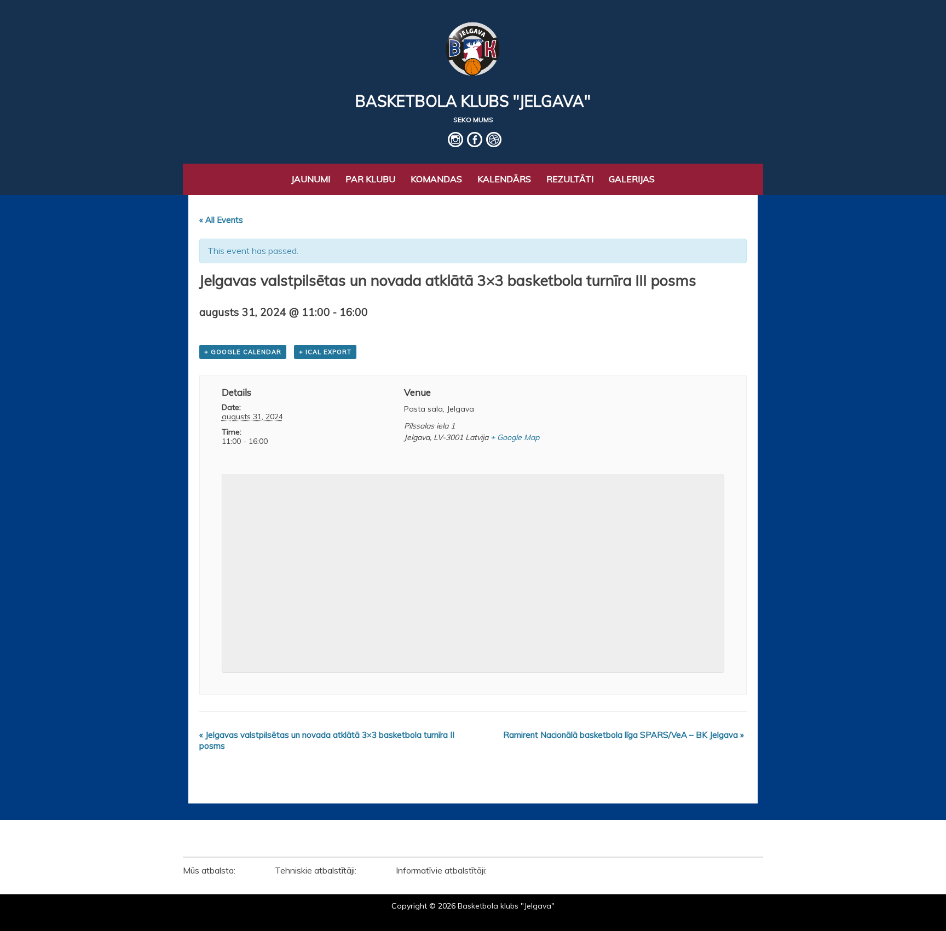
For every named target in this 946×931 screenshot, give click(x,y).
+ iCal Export (325, 352)
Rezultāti (569, 179)
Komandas (436, 179)
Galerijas (632, 179)
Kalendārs (504, 179)
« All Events (221, 220)
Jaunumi (310, 179)
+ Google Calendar (242, 352)
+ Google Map (515, 437)
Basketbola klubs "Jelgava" (473, 101)
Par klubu (370, 179)
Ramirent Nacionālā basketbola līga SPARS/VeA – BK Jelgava (623, 735)
